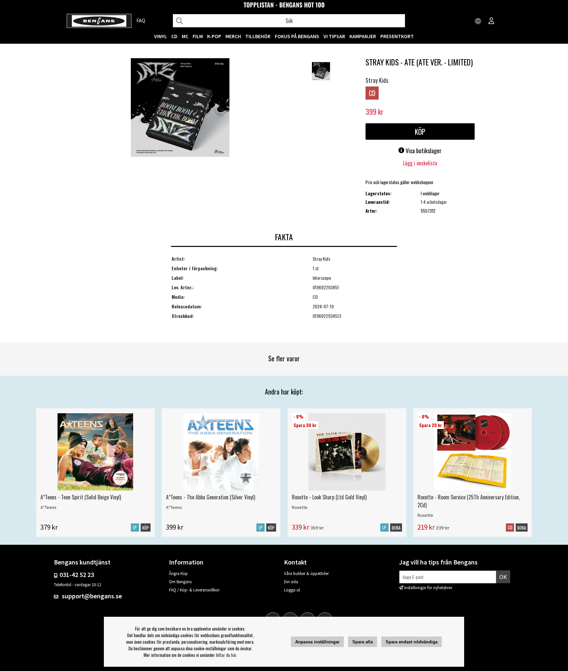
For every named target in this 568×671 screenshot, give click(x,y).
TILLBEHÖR (258, 36)
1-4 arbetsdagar (434, 202)
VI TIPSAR (334, 36)
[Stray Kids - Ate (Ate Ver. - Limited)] (180, 108)
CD (174, 36)
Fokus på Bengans (297, 36)
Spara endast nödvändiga (412, 641)
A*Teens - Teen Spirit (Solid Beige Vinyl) (80, 497)
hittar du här (226, 655)
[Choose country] (478, 21)
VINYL (160, 36)
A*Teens (48, 507)
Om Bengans (180, 582)
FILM (198, 36)
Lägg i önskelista (420, 163)
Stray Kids (377, 80)
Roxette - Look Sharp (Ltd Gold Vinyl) (329, 497)
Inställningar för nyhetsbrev (428, 587)
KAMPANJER (362, 36)
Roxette (300, 507)
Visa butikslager (422, 150)
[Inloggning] (491, 21)
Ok (503, 577)
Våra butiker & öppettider (306, 573)
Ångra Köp (178, 573)
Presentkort (397, 36)
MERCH (233, 36)
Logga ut (292, 590)
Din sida (291, 582)
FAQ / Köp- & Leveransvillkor (194, 590)
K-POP (214, 36)
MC (185, 36)
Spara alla (362, 641)
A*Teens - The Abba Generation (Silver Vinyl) (210, 497)
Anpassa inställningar (317, 641)
